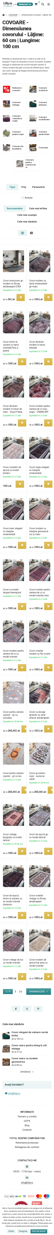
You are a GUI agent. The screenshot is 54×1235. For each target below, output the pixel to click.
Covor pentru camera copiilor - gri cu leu (13, 775)
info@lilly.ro (14, 1093)
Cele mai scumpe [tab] (27, 215)
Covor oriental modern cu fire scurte (39, 652)
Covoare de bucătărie (17, 147)
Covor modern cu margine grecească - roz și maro (39, 531)
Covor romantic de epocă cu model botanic (12, 470)
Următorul (25, 1071)
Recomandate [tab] (15, 208)
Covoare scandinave (44, 118)
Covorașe (43, 147)
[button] (20, 297)
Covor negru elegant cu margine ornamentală (39, 470)
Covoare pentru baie (44, 133)
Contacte (27, 1129)
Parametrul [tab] (38, 187)
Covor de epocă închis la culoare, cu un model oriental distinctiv (12, 900)
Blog (27, 1125)
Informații (27, 1112)
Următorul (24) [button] (36, 991)
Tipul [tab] (12, 187)
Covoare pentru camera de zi (31, 163)
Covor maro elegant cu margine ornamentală (12, 531)
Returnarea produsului (27, 1142)
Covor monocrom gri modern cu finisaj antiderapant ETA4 (13, 283)
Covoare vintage (16, 103)
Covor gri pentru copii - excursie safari (37, 776)
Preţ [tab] (23, 187)
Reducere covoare (16, 89)
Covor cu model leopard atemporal (12, 591)
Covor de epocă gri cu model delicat (38, 836)
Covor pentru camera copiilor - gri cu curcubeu (13, 715)
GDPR (27, 1121)
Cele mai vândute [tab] (27, 221)
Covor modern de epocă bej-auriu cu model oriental (38, 962)
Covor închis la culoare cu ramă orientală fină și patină (11, 346)
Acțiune (29, 197)
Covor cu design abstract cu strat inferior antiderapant (39, 715)
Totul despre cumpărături (27, 1138)
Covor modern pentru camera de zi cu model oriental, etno (39, 592)
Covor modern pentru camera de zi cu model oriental (13, 653)
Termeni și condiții (27, 1116)
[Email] (27, 1177)
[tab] (22, 233)
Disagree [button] (23, 1231)
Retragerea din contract (27, 1147)
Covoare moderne (43, 89)
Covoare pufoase (43, 103)
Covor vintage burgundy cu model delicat (12, 837)
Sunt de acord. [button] (39, 1231)
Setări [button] (11, 1231)
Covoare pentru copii (18, 133)
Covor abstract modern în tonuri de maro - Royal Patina (12, 409)
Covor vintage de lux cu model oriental (13, 961)
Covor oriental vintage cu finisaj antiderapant (37, 898)
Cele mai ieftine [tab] (38, 208)
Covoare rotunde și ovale (17, 118)
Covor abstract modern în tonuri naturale (37, 344)
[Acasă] (17, 4)
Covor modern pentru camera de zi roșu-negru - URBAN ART (39, 409)
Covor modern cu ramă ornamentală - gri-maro (38, 283)
